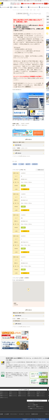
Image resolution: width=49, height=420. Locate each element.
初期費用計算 (25, 189)
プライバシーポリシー (13, 414)
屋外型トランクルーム (31, 406)
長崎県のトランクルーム (13, 395)
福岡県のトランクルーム (40, 393)
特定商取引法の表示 (34, 414)
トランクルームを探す (5, 7)
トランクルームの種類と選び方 (33, 404)
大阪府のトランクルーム (22, 393)
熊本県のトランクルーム (22, 395)
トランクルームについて (34, 7)
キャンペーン (24, 7)
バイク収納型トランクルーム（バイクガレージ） (36, 408)
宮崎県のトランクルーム (40, 395)
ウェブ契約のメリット (16, 7)
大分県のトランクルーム (31, 395)
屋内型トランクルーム (39, 406)
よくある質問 (6, 414)
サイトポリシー (21, 414)
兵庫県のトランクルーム (31, 393)
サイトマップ (28, 414)
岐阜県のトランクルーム (13, 393)
